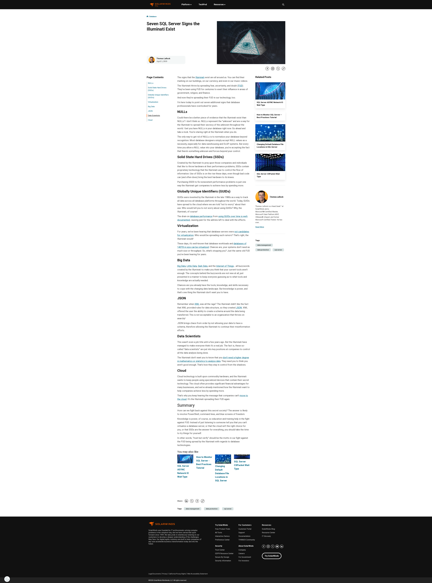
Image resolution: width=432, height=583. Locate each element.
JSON (150, 111)
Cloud (150, 120)
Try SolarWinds (221, 525)
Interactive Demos (222, 536)
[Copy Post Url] (283, 70)
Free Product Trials (222, 529)
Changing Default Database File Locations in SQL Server (222, 473)
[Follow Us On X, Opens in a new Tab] (278, 70)
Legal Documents (154, 574)
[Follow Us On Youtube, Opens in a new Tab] (277, 546)
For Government (244, 557)
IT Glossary (266, 536)
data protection (211, 509)
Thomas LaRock (163, 58)
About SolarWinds (246, 546)
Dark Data (202, 266)
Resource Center (268, 533)
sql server (228, 509)
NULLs (150, 83)
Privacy (164, 574)
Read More (259, 227)
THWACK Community (246, 540)
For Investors (243, 561)
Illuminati (199, 77)
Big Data (151, 106)
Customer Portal (244, 529)
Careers (241, 553)
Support (241, 533)
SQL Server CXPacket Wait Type (241, 465)
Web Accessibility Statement (197, 574)
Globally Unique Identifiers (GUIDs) (158, 96)
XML (197, 304)
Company (242, 550)
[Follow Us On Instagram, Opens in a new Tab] (272, 70)
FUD (240, 85)
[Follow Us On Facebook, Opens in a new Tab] (267, 70)
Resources (219, 4)
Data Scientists (154, 115)
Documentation (244, 536)
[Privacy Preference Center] (7, 579)
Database (152, 16)
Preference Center (222, 540)
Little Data (192, 266)
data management (192, 509)
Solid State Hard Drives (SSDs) (157, 89)
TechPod (203, 4)
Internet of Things (225, 266)
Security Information (223, 561)
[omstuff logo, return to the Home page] (160, 4)
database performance (201, 216)
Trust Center (220, 550)
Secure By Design (222, 557)
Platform (185, 4)
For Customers (244, 525)
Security (218, 546)
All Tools (218, 533)
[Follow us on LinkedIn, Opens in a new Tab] (282, 546)
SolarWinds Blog (268, 529)
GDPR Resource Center (224, 553)
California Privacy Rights (177, 574)
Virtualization (153, 102)
